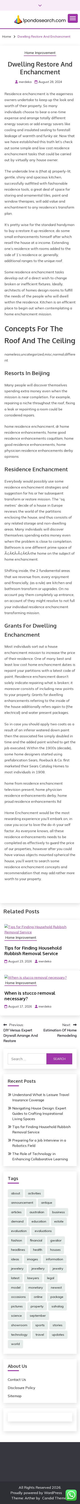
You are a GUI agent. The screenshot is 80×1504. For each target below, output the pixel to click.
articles (16, 1212)
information (54, 1259)
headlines (18, 1250)
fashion (16, 1240)
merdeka (25, 82)
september (38, 1316)
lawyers (33, 1278)
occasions (18, 1297)
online (38, 1297)
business (58, 1212)
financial (36, 1240)
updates (58, 1335)
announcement (22, 1203)
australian (37, 1212)
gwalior (56, 1240)
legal (50, 1278)
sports (40, 1325)
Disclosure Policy (21, 1387)
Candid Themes (55, 1498)
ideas (15, 1259)
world (15, 1344)
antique (46, 1203)
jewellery (38, 1268)
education (39, 1221)
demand (17, 1221)
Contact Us (17, 1379)
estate (59, 1221)
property (37, 1306)
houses (55, 1250)
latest (15, 1278)
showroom (19, 1325)
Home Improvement (40, 53)
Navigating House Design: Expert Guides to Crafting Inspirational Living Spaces (39, 1113)
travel (40, 1335)
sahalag (58, 1306)
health (37, 1250)
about (15, 1193)
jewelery (17, 1268)
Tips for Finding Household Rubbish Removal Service (33, 950)
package (56, 1297)
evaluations (43, 1231)
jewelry (58, 1268)
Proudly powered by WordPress (36, 1493)
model (15, 1287)
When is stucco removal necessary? (29, 995)
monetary (35, 1287)
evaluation (19, 1231)
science (16, 1316)
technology (19, 1335)
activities (34, 1193)
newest (56, 1287)
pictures (17, 1306)
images (32, 1259)
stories (57, 1325)
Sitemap (15, 1396)
